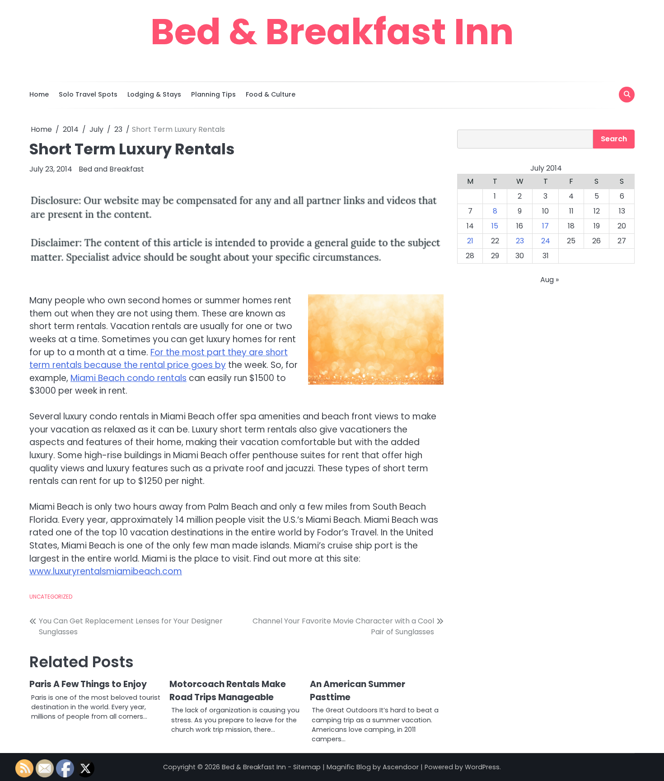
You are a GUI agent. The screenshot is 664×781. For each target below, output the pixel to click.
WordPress (482, 767)
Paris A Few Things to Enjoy (88, 684)
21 (470, 241)
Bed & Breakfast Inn (332, 31)
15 (494, 226)
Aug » (549, 279)
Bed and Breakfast (111, 169)
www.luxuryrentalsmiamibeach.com (105, 571)
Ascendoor (401, 767)
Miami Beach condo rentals (128, 378)
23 (520, 241)
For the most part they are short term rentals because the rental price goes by (158, 359)
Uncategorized (50, 596)
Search (614, 139)
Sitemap (307, 767)
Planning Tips (213, 94)
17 (545, 226)
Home (39, 94)
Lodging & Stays (154, 94)
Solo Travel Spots (88, 94)
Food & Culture (270, 94)
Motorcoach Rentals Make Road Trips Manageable (227, 690)
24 (545, 241)
